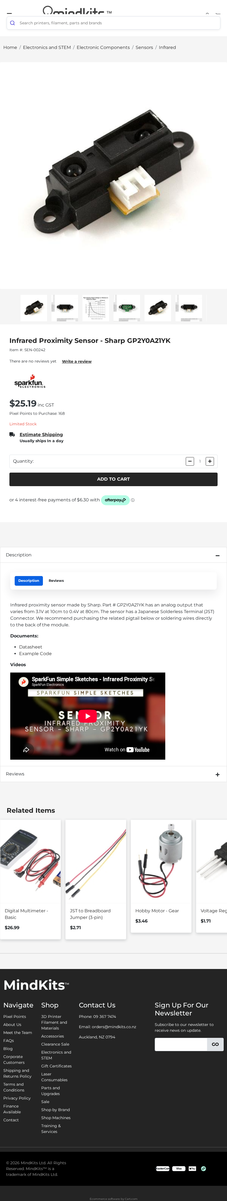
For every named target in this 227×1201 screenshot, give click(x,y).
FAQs (8, 1040)
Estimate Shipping (41, 434)
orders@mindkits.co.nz (114, 1026)
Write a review (77, 361)
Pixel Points (14, 1016)
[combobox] (113, 23)
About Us (12, 1024)
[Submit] (13, 23)
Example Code (35, 653)
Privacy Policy (17, 1098)
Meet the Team (17, 1032)
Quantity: (23, 461)
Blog (8, 1048)
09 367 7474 (104, 1016)
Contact (11, 1119)
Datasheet (30, 647)
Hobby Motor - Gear (157, 910)
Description (19, 554)
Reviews (56, 581)
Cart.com (131, 1199)
